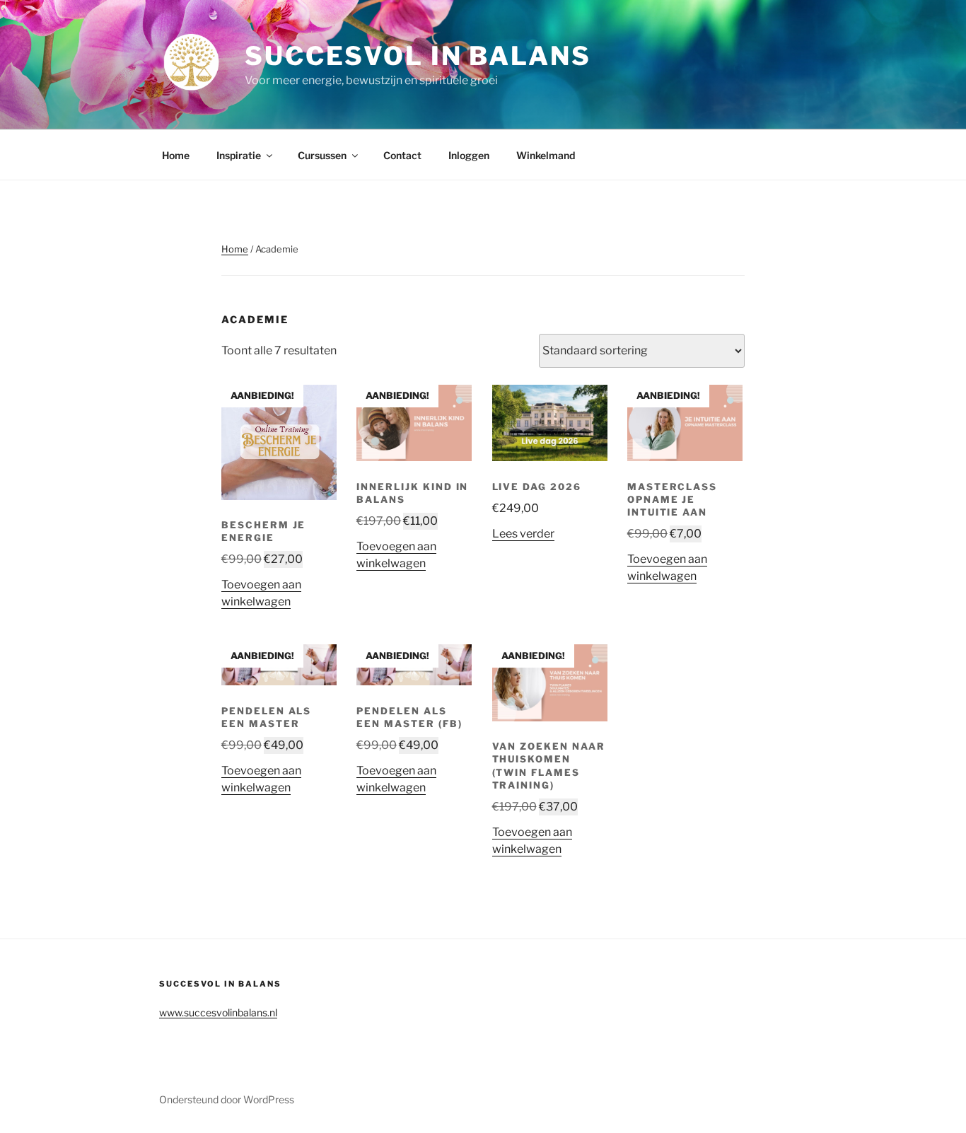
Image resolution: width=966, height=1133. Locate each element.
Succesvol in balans (418, 55)
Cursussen (322, 155)
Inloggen (468, 155)
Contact (402, 155)
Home (176, 155)
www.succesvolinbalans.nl (218, 1012)
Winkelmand (545, 155)
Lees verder (523, 533)
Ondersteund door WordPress (226, 1099)
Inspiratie (238, 155)
